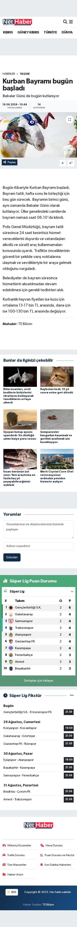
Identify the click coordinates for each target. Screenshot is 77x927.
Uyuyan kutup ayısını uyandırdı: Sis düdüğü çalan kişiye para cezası (19, 435)
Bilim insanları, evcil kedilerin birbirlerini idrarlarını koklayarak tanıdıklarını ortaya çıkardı (18, 396)
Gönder (12, 557)
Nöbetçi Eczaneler (19, 845)
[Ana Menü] (71, 22)
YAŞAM (24, 74)
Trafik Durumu (16, 855)
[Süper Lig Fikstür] (72, 695)
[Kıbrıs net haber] (17, 22)
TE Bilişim (48, 904)
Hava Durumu (54, 845)
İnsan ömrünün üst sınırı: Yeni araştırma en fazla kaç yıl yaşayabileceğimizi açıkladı (19, 478)
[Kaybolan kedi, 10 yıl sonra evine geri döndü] (57, 376)
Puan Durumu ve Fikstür (59, 855)
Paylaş (12, 162)
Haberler (9, 74)
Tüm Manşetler (16, 864)
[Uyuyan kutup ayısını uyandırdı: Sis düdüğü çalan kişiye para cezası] (20, 419)
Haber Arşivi (15, 874)
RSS (13, 892)
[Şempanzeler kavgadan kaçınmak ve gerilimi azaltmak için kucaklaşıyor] (57, 419)
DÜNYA (67, 32)
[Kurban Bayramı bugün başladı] (38, 135)
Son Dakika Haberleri (57, 864)
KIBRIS (8, 32)
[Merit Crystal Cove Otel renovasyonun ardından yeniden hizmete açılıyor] (57, 459)
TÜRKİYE (50, 32)
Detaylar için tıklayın (38, 680)
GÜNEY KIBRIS (28, 32)
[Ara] (65, 22)
